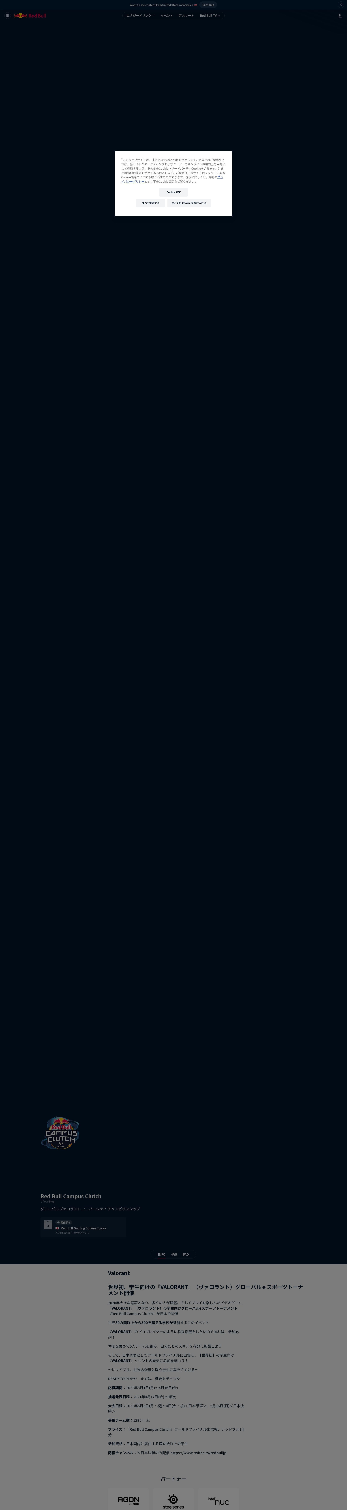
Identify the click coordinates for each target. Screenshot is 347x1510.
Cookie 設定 (173, 192)
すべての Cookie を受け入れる (189, 203)
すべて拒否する (150, 203)
